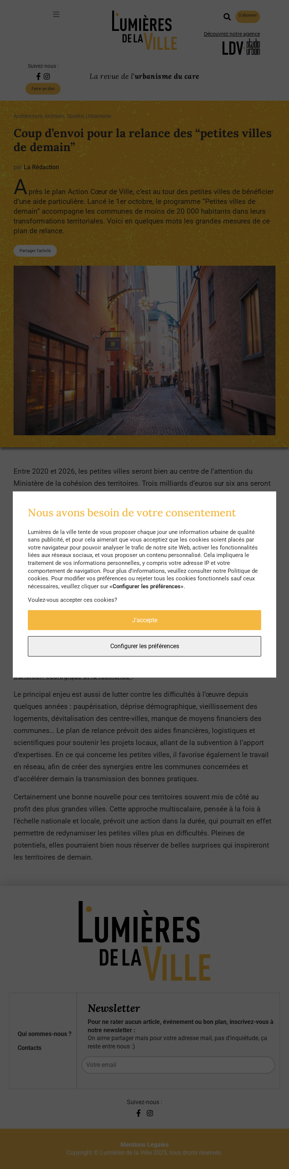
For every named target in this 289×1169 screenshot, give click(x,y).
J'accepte (144, 620)
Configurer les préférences (144, 646)
